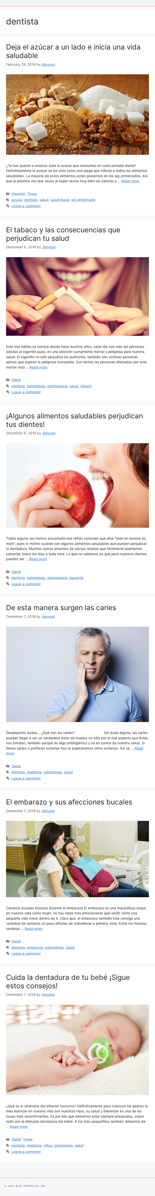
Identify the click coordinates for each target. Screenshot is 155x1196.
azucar (17, 200)
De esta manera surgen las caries (61, 607)
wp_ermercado (83, 200)
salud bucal (59, 200)
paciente (76, 578)
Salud (16, 380)
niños (48, 1145)
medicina (34, 772)
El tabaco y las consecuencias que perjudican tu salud (63, 233)
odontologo (36, 386)
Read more (130, 181)
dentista (31, 200)
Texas (32, 194)
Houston (18, 194)
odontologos (57, 386)
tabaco (86, 386)
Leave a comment (26, 206)
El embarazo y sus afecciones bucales (69, 802)
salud (44, 200)
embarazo (35, 947)
